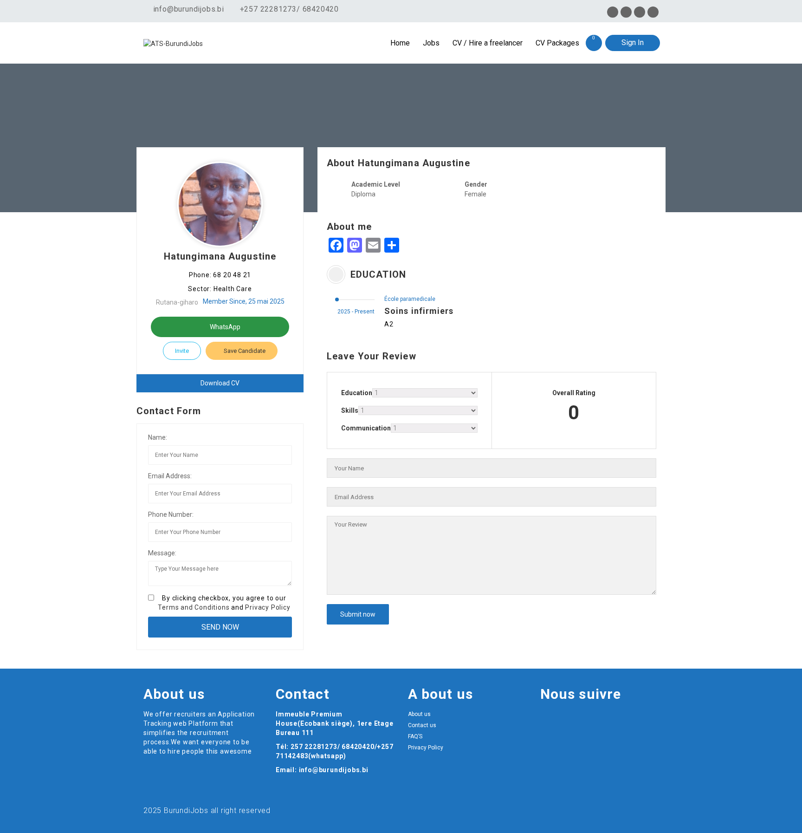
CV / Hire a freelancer (488, 43)
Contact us (422, 725)
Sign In (632, 42)
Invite (182, 350)
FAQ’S (415, 736)
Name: (157, 437)
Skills (349, 410)
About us (419, 714)
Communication (366, 428)
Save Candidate (243, 350)
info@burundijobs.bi (187, 9)
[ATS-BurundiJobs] (207, 43)
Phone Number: (171, 514)
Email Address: (170, 476)
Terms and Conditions (193, 607)
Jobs (431, 43)
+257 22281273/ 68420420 (289, 9)
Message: (162, 553)
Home (400, 43)
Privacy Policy (267, 607)
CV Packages (557, 43)
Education (356, 393)
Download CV (219, 383)
